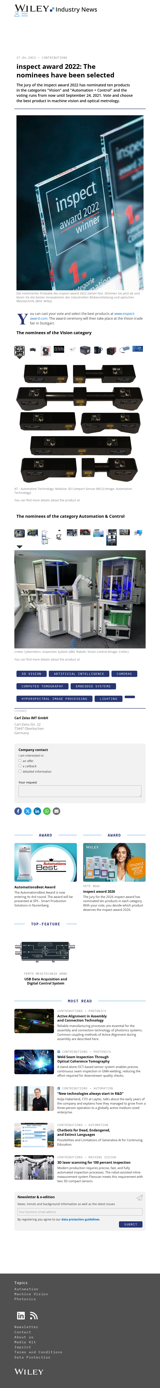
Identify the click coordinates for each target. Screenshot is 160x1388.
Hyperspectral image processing (54, 699)
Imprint (22, 1347)
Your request (28, 782)
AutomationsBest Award (34, 887)
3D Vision (31, 674)
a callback (29, 766)
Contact (22, 1332)
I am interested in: (31, 755)
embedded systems (93, 686)
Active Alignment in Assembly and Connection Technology (82, 1018)
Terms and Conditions (38, 1352)
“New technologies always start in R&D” (90, 1093)
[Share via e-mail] (56, 811)
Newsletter (26, 1327)
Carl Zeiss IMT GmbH (31, 718)
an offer (28, 761)
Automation (103, 1088)
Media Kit (25, 1342)
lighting (108, 699)
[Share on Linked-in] (37, 811)
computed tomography (42, 686)
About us (24, 1337)
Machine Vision (102, 1157)
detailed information (37, 771)
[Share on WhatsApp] (47, 811)
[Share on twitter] (27, 811)
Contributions (54, 58)
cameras (124, 674)
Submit (130, 1224)
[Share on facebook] (18, 811)
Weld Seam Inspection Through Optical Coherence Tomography (83, 1059)
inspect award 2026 (99, 891)
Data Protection (32, 1357)
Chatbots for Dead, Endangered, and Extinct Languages (83, 1132)
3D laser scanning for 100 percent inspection (94, 1162)
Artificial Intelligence (79, 674)
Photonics (97, 1011)
